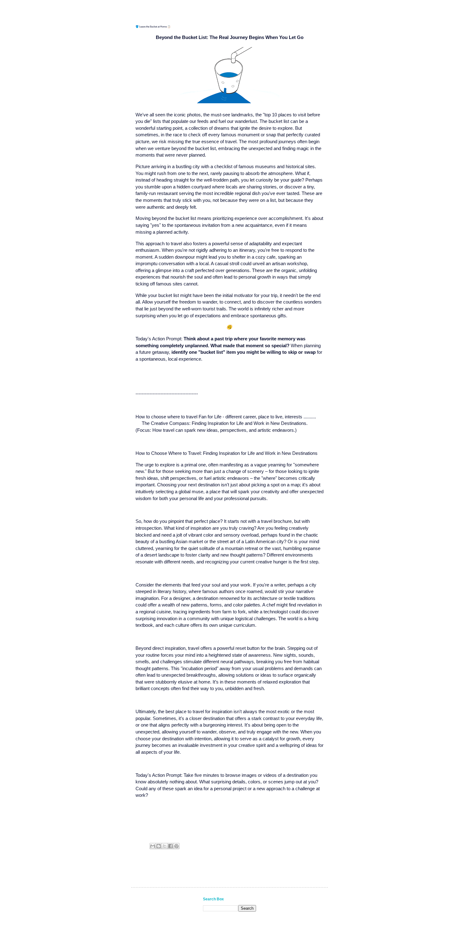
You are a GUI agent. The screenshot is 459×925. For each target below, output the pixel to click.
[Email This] (153, 846)
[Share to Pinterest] (176, 846)
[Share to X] (164, 846)
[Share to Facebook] (170, 846)
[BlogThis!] (158, 846)
